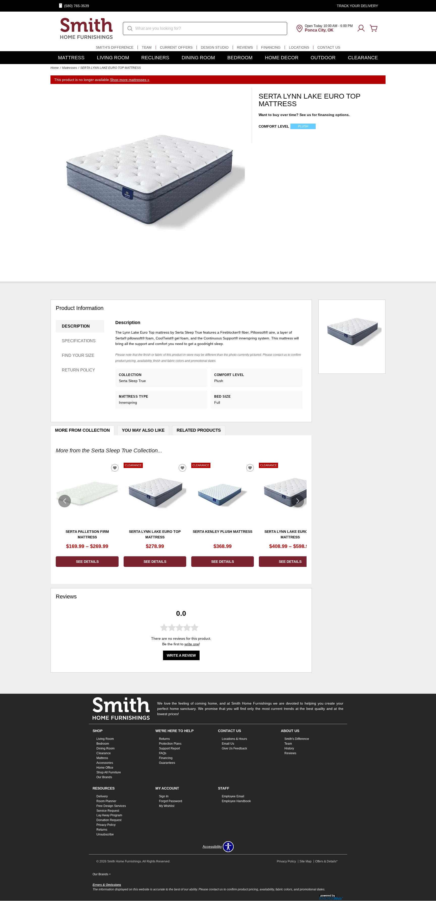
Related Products (199, 430)
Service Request (107, 810)
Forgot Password (170, 801)
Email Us (228, 743)
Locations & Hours (234, 739)
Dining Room (198, 57)
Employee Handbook (236, 801)
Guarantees (167, 763)
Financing (271, 47)
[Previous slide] (64, 501)
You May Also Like (143, 430)
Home (54, 68)
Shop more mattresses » (129, 80)
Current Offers (176, 47)
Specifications (79, 341)
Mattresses (69, 68)
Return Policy (78, 370)
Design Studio (215, 47)
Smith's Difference (114, 47)
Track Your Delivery (357, 6)
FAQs (162, 753)
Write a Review (181, 655)
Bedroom (240, 57)
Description (76, 326)
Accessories (104, 763)
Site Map (305, 861)
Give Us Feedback (234, 748)
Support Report (169, 748)
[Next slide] (297, 501)
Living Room (113, 57)
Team (147, 47)
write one (191, 644)
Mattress (71, 57)
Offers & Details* (326, 861)
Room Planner (106, 801)
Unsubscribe (105, 834)
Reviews (245, 47)
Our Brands (104, 777)
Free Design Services (111, 805)
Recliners (155, 57)
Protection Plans (170, 743)
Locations (299, 47)
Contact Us (328, 47)
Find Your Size (78, 355)
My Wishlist (166, 805)
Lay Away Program (109, 815)
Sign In (164, 796)
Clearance (363, 57)
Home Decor (281, 57)
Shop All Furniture (108, 772)
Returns (164, 739)
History (289, 748)
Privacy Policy (106, 825)
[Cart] (373, 28)
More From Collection (82, 430)
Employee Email (233, 796)
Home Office (104, 767)
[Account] (361, 28)
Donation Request (108, 820)
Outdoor (323, 57)
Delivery (102, 796)
